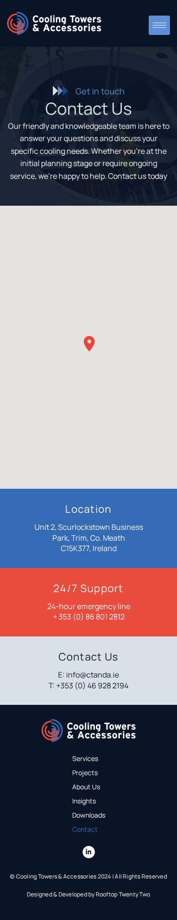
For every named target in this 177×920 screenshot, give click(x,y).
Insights (84, 800)
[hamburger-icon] (159, 25)
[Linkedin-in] (89, 852)
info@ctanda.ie (92, 674)
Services (85, 758)
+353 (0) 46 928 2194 (92, 685)
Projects (85, 772)
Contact (85, 829)
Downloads (88, 815)
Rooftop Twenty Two (123, 894)
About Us (86, 786)
